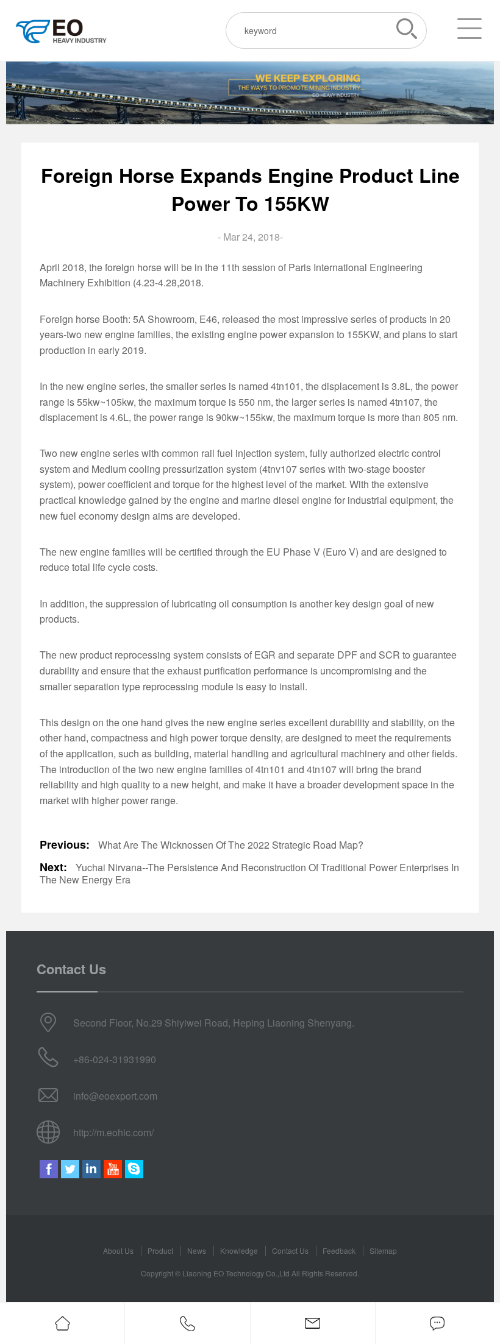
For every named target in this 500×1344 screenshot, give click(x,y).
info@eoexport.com (115, 1096)
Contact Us (290, 1250)
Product (160, 1250)
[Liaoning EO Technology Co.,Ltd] (61, 30)
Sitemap (383, 1250)
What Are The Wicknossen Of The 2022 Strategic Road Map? (230, 845)
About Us (118, 1250)
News (196, 1250)
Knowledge (239, 1250)
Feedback (339, 1250)
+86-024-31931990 (114, 1059)
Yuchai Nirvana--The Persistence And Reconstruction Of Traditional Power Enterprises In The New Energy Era (249, 873)
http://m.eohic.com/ (113, 1132)
